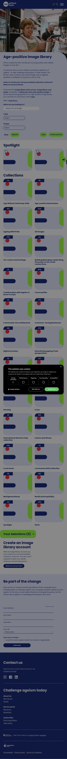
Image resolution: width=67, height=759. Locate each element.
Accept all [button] (52, 389)
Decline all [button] (36, 389)
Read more (47, 374)
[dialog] (33, 379)
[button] (14, 389)
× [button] (61, 366)
